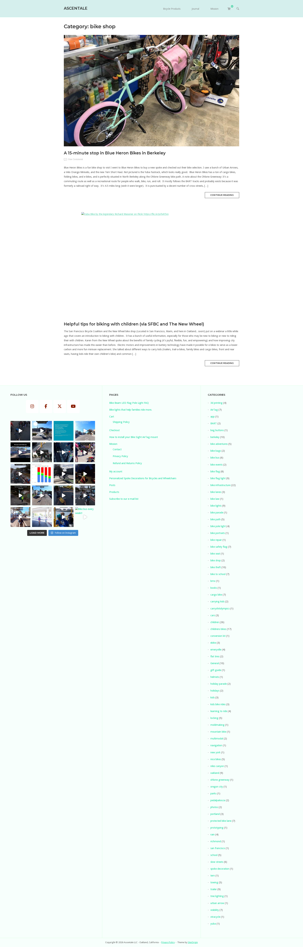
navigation (216, 745)
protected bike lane (220, 820)
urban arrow (217, 903)
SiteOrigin (193, 942)
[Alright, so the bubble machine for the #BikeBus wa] (63, 495)
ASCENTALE (75, 8)
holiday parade (218, 683)
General (214, 663)
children (214, 622)
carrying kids (217, 601)
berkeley (214, 437)
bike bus (214, 457)
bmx (212, 581)
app (212, 416)
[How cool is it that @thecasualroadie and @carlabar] (20, 474)
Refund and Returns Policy (127, 463)
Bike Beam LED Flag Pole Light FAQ (129, 402)
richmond (215, 841)
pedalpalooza (217, 800)
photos (214, 807)
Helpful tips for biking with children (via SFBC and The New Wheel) (134, 324)
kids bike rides (217, 704)
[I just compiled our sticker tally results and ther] (42, 474)
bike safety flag (218, 546)
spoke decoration (219, 868)
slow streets (216, 861)
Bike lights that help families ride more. (130, 409)
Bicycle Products (171, 8)
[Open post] (151, 90)
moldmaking (217, 724)
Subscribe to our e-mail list (123, 498)
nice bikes (215, 759)
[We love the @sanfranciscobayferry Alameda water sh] (63, 517)
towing (214, 882)
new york (215, 752)
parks (213, 793)
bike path (215, 519)
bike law (214, 498)
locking (214, 718)
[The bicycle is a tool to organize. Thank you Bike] (85, 431)
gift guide (215, 670)
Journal (195, 8)
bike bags (215, 450)
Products (114, 492)
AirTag (214, 409)
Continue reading (222, 195)
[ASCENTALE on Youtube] (73, 406)
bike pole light (218, 526)
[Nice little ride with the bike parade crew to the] (42, 495)
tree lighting (217, 896)
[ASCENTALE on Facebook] (46, 406)
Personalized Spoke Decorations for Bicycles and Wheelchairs (142, 478)
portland (215, 814)
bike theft (215, 567)
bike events (216, 464)
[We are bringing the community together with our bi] (63, 452)
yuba (213, 923)
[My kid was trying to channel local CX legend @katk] (20, 452)
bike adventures (219, 444)
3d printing (216, 402)
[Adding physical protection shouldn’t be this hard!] (42, 452)
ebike (213, 642)
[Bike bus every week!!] (85, 517)
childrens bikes (218, 629)
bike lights (215, 505)
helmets (214, 677)
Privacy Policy (120, 456)
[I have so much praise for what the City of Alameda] (42, 431)
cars (212, 615)
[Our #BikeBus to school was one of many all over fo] (20, 495)
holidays (214, 690)
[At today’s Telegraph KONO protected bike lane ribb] (63, 474)
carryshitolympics (220, 608)
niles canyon (217, 766)
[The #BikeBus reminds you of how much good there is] (20, 431)
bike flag (215, 471)
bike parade (216, 512)
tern (212, 875)
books (213, 587)
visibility (214, 910)
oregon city (216, 786)
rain (212, 834)
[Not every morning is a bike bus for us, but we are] (20, 517)
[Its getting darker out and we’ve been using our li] (85, 474)
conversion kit (217, 635)
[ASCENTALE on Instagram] (32, 406)
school (213, 855)
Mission (214, 8)
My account (115, 471)
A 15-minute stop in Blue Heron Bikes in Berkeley (115, 153)
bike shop (215, 560)
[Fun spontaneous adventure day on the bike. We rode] (85, 452)
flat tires (214, 656)
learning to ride (218, 711)
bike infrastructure (220, 485)
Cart (111, 416)
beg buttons (217, 430)
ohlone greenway (219, 779)
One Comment (75, 159)
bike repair (216, 540)
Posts (112, 485)
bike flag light (217, 478)
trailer (213, 889)
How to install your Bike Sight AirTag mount (133, 437)
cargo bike (216, 594)
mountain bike (218, 731)
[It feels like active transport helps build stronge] (63, 431)
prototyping (216, 827)
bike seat (215, 553)
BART (213, 423)
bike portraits (217, 533)
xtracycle (215, 916)
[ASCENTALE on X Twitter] (59, 406)
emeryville (215, 649)
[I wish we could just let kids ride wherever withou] (42, 517)
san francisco (217, 848)
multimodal (216, 738)
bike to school (217, 574)
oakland (214, 773)
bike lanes (215, 492)
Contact (117, 449)
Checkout (114, 430)
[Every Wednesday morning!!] (85, 495)
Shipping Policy (121, 422)
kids (212, 697)
